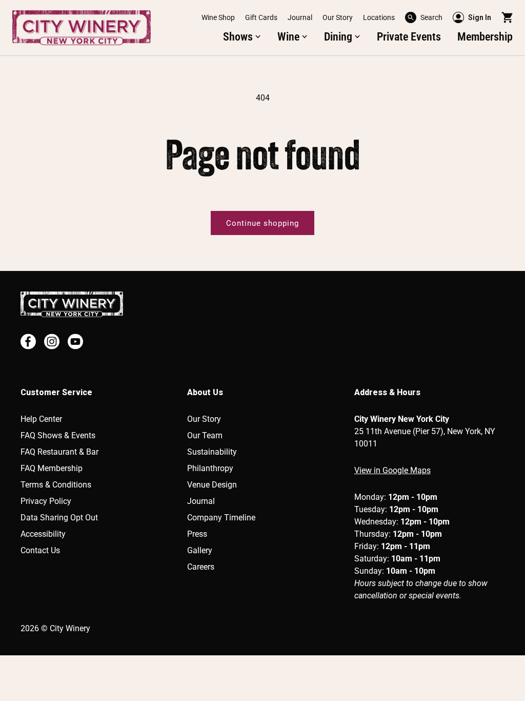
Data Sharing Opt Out (59, 517)
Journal (300, 17)
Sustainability (212, 452)
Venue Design (212, 485)
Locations (379, 17)
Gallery (199, 550)
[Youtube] (75, 341)
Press (197, 534)
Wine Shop (218, 17)
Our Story (337, 17)
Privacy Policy (46, 501)
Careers (200, 567)
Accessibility (43, 534)
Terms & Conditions (56, 485)
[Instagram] (51, 341)
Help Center (41, 419)
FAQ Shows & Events (58, 435)
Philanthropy (210, 468)
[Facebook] (28, 341)
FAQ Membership (52, 468)
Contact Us (40, 550)
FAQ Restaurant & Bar (59, 452)
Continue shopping (262, 223)
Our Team (205, 435)
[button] (423, 17)
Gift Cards (261, 17)
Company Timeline (221, 517)
